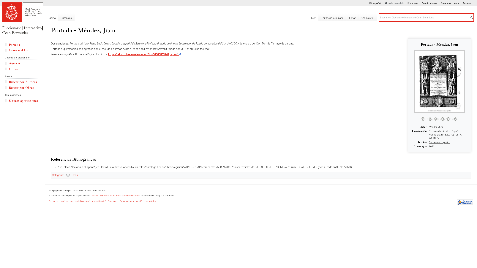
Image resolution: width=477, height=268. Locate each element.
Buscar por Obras (21, 87)
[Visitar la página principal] (22, 18)
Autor (423, 127)
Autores (14, 63)
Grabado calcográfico (439, 142)
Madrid (432, 134)
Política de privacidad (58, 201)
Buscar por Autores (23, 82)
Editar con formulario (332, 18)
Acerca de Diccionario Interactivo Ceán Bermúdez (94, 201)
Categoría (57, 175)
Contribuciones (429, 3)
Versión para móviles (146, 201)
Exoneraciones (127, 201)
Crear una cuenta (450, 3)
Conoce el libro (19, 50)
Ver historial (367, 18)
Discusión (412, 3)
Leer (313, 18)
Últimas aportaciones (23, 100)
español (377, 3)
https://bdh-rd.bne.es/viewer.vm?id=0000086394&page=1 (143, 54)
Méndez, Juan (436, 127)
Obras (74, 175)
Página (52, 18)
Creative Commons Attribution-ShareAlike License (115, 195)
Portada (14, 44)
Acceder (467, 3)
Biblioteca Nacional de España (444, 131)
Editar (352, 18)
